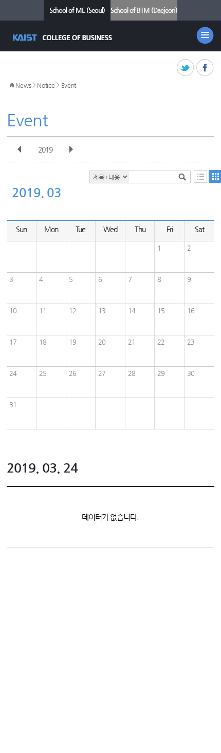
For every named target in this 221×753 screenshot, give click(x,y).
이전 (19, 149)
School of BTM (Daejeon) (143, 10)
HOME (11, 85)
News (23, 85)
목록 (200, 176)
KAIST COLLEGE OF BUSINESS (63, 37)
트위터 (186, 68)
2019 (45, 149)
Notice (45, 85)
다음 (71, 149)
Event (69, 85)
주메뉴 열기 (205, 35)
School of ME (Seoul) (77, 10)
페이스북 (205, 68)
